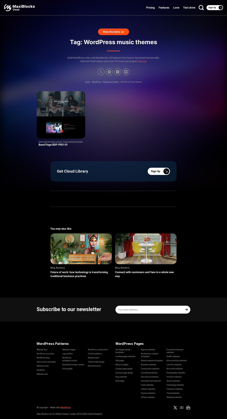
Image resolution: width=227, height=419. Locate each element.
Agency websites (148, 350)
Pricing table (67, 369)
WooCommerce (94, 366)
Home (87, 82)
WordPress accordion (45, 354)
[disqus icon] (109, 71)
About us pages (121, 365)
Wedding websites (174, 397)
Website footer (43, 366)
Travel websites (173, 393)
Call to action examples (46, 362)
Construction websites (150, 369)
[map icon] (188, 407)
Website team (93, 358)
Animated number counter (73, 365)
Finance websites (148, 393)
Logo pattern (67, 354)
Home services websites (177, 360)
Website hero (42, 350)
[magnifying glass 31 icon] (117, 71)
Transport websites (175, 389)
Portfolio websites (174, 377)
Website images (69, 350)
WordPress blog (43, 358)
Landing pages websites (125, 356)
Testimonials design (96, 362)
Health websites (173, 356)
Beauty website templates (152, 360)
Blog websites (121, 377)
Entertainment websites (151, 381)
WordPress (96, 82)
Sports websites (173, 381)
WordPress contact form (98, 350)
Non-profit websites (175, 369)
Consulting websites (149, 373)
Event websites (147, 385)
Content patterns (95, 354)
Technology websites (175, 385)
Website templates (111, 82)
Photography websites (176, 373)
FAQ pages (119, 381)
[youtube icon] (182, 407)
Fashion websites (148, 389)
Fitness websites (148, 397)
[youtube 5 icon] (125, 71)
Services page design (124, 373)
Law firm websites (174, 365)
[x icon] (101, 71)
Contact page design (124, 369)
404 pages (119, 360)
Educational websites (150, 377)
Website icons (42, 374)
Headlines (41, 370)
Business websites (148, 365)
